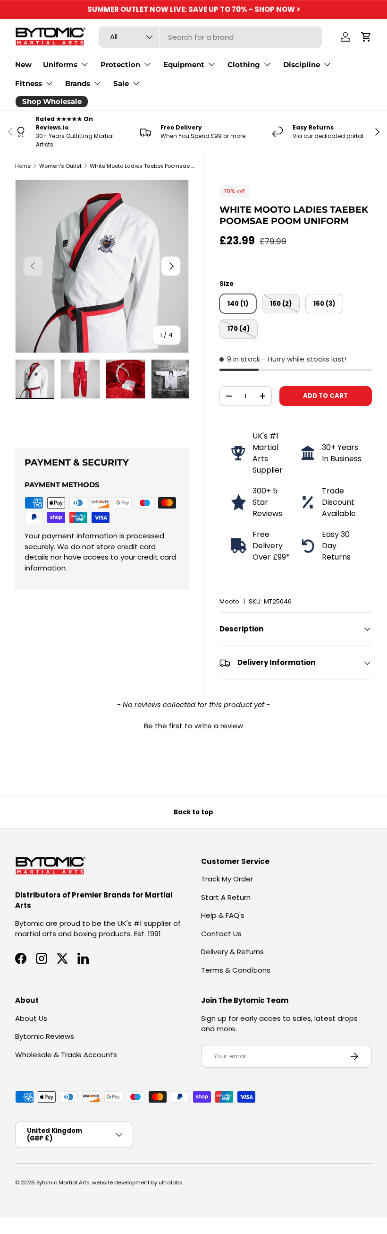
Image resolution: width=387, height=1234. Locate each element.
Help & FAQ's (222, 915)
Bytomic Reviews (44, 1036)
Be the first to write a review (193, 726)
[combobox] (210, 37)
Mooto (229, 601)
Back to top (193, 812)
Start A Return (226, 897)
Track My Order (227, 879)
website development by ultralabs (137, 1182)
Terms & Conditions (235, 970)
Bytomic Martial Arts (63, 1182)
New (23, 64)
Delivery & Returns (232, 952)
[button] (366, 36)
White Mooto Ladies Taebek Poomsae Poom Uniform (143, 166)
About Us (31, 1018)
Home (23, 166)
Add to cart (325, 395)
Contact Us (221, 934)
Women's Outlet (60, 166)
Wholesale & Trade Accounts (66, 1055)
